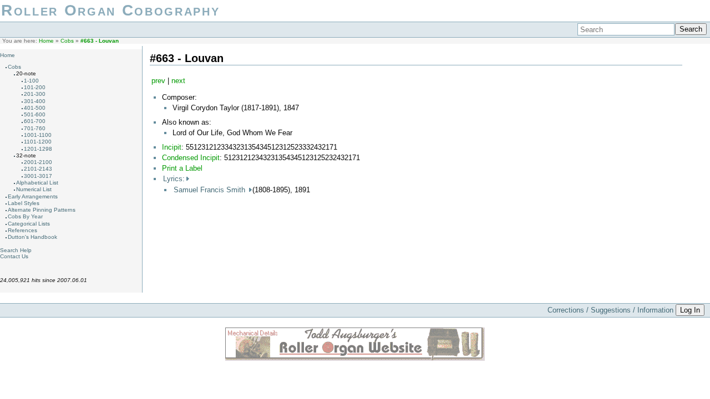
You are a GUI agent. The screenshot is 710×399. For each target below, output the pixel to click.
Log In (690, 310)
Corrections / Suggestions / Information (610, 310)
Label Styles (23, 203)
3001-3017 (38, 176)
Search (690, 29)
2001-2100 (38, 162)
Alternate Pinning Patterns (41, 210)
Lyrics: (174, 179)
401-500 (34, 108)
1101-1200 (38, 142)
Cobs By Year (25, 216)
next (178, 80)
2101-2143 (38, 169)
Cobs (67, 41)
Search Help (16, 250)
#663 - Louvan (99, 41)
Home (46, 41)
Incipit (171, 147)
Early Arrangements (33, 196)
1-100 (31, 81)
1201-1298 (38, 149)
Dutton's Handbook (32, 237)
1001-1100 (38, 135)
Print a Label (182, 168)
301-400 (34, 101)
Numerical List (34, 189)
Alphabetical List (37, 183)
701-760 (34, 128)
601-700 (34, 121)
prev (158, 80)
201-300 (34, 94)
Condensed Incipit (191, 158)
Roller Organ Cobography (110, 10)
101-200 (34, 87)
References (22, 230)
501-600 (34, 114)
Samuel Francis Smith (210, 190)
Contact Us (14, 256)
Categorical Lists (29, 224)
